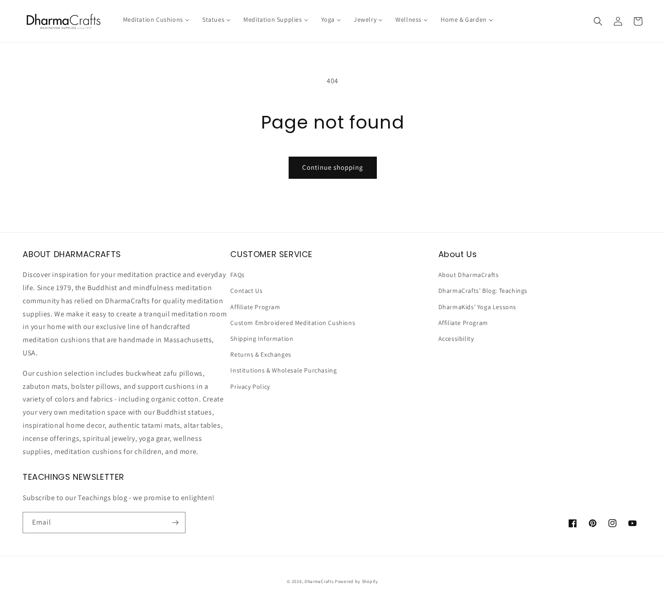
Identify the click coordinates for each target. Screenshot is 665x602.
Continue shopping (332, 167)
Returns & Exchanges (260, 354)
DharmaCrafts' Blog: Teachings (482, 291)
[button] (598, 21)
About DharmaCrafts (468, 275)
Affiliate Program (255, 307)
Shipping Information (261, 338)
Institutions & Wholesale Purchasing (283, 370)
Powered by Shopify (356, 581)
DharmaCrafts (318, 581)
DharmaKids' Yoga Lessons (477, 307)
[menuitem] (156, 19)
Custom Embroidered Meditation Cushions (292, 323)
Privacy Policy (250, 386)
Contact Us (246, 291)
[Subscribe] (175, 522)
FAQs (237, 275)
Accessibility (456, 338)
